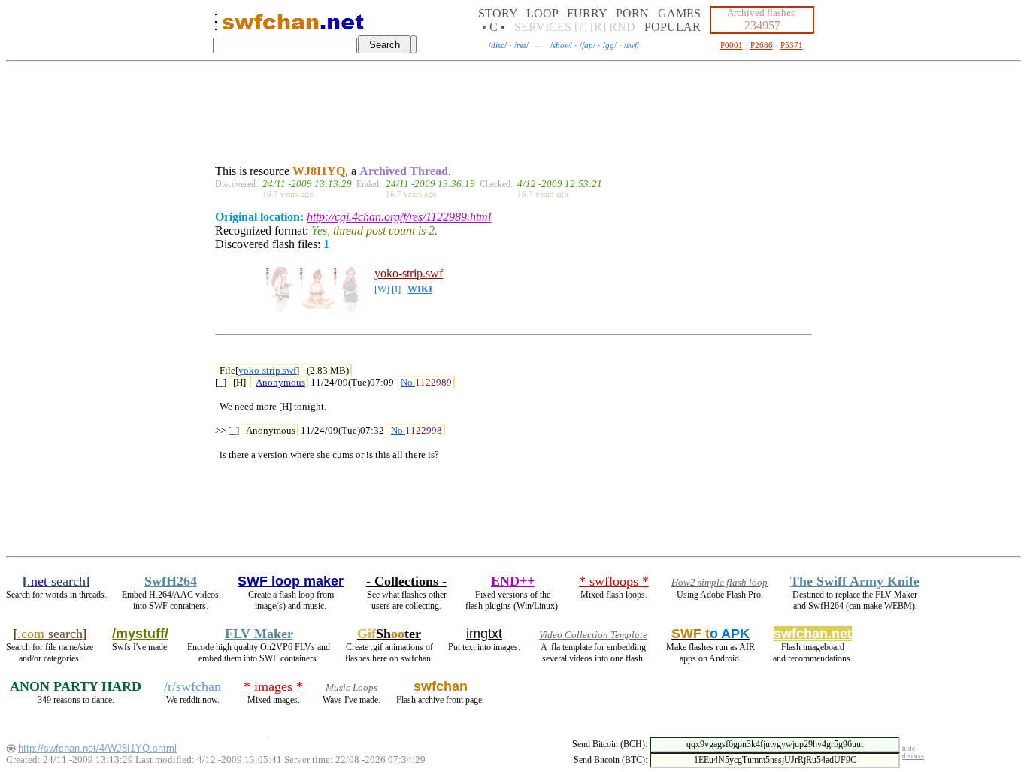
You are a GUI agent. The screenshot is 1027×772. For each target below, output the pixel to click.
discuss (913, 756)
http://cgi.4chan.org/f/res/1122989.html (399, 216)
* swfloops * (614, 581)
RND (622, 26)
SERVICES (542, 26)
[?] (580, 26)
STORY (497, 13)
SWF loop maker (291, 581)
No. (408, 382)
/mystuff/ (140, 633)
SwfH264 (170, 581)
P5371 (791, 45)
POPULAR (672, 26)
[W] (381, 289)
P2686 (761, 45)
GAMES (679, 13)
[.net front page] (216, 26)
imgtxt (484, 633)
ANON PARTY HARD (75, 686)
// (498, 45)
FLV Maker (259, 633)
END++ (513, 581)
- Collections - (406, 581)
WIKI (419, 289)
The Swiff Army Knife (854, 581)
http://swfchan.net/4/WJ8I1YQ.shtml (97, 748)
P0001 (731, 45)
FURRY (587, 13)
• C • (493, 26)
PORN (632, 13)
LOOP (542, 13)
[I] (396, 289)
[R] (598, 26)
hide (908, 748)
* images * (273, 686)
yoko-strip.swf (408, 273)
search (56, 581)
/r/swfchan (192, 686)
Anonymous (280, 382)
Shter (389, 633)
